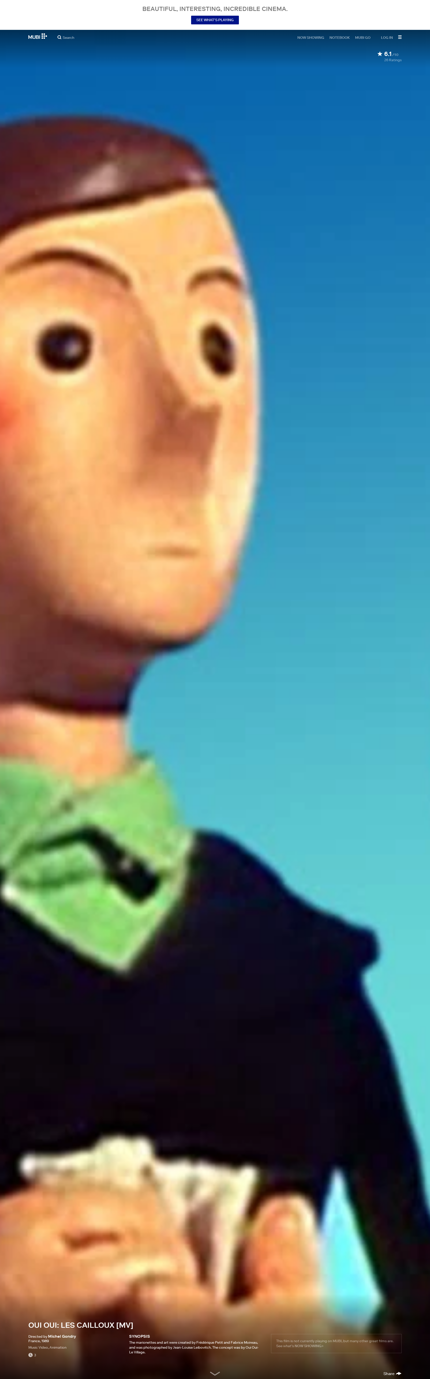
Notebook (339, 37)
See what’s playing (215, 20)
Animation (58, 1347)
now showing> (309, 1346)
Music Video (38, 1347)
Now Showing (310, 37)
